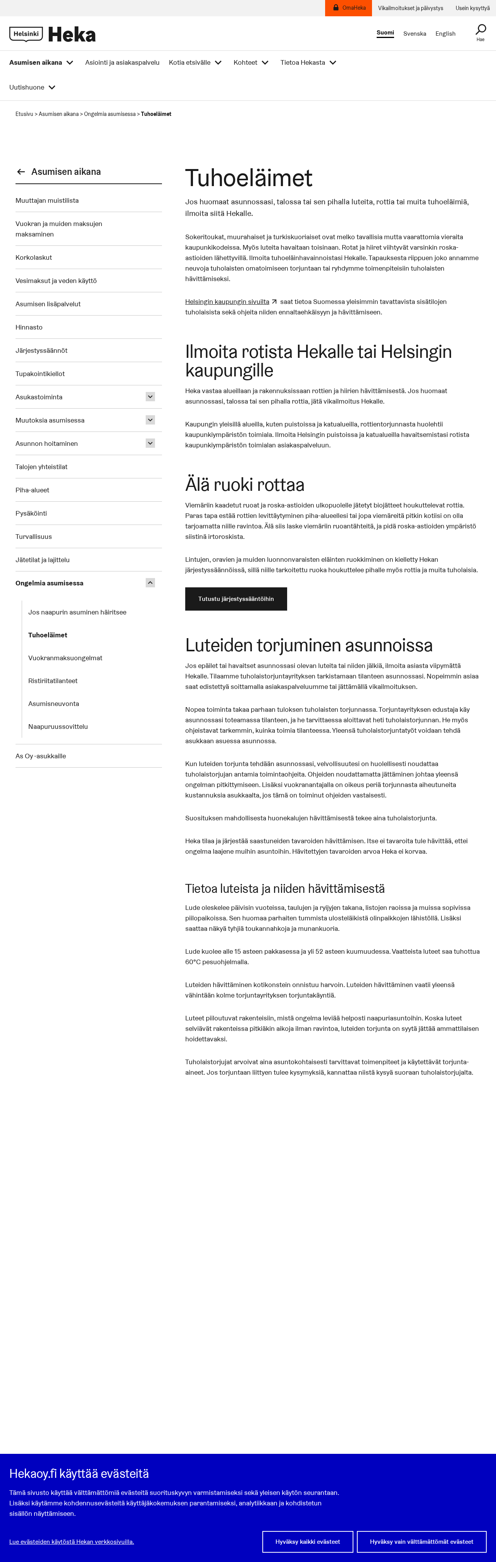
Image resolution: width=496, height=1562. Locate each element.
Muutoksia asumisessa (50, 420)
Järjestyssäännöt (41, 350)
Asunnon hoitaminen (47, 443)
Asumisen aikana (35, 62)
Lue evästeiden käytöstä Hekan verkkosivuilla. (71, 1542)
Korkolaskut (34, 257)
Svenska (414, 33)
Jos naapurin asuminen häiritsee (77, 612)
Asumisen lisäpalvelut (48, 303)
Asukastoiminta (39, 396)
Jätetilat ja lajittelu (43, 559)
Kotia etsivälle (189, 62)
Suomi (385, 32)
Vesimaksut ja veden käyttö (56, 280)
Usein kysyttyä (473, 8)
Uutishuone (26, 87)
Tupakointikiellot (40, 373)
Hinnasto (29, 327)
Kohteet (245, 62)
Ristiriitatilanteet (53, 680)
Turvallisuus (35, 536)
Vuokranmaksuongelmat (65, 657)
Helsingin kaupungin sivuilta (227, 301)
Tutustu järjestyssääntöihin (236, 599)
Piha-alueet (33, 489)
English (446, 33)
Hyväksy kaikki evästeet (308, 1542)
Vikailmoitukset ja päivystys (410, 8)
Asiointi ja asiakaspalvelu (122, 62)
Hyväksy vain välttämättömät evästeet (422, 1542)
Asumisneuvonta (53, 703)
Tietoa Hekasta (303, 62)
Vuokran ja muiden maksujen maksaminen (59, 228)
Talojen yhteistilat (42, 466)
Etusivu (24, 113)
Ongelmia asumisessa (110, 113)
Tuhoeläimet (47, 634)
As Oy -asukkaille (41, 755)
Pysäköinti (32, 513)
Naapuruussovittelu (58, 726)
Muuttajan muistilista (47, 200)
